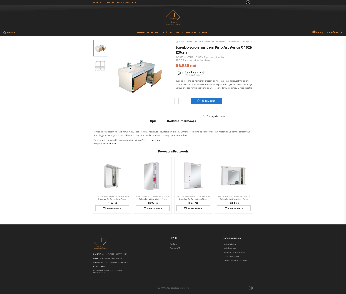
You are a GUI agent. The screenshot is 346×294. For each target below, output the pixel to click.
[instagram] (248, 2)
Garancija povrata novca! (234, 252)
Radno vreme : (99, 267)
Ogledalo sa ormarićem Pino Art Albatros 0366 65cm (203, 199)
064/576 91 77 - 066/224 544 (114, 254)
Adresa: (96, 262)
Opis (153, 121)
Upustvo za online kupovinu (235, 260)
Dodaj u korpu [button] (114, 208)
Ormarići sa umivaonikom (147, 140)
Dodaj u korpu (208, 101)
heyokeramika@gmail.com (111, 258)
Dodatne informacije (181, 121)
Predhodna (233, 41)
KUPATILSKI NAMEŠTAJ (191, 41)
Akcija (179, 32)
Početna (168, 32)
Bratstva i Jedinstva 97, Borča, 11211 (116, 262)
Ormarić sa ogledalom (120, 196)
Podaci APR (175, 248)
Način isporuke (229, 248)
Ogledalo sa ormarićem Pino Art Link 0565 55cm (120, 199)
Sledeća (246, 41)
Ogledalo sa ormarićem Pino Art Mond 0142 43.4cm (163, 199)
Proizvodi (191, 32)
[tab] (153, 121)
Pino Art (112, 143)
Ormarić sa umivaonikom (216, 41)
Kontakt (204, 32)
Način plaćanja (229, 244)
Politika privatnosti (231, 256)
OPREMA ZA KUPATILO (147, 32)
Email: (95, 258)
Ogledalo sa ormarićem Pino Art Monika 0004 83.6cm (245, 199)
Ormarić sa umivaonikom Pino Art (196, 60)
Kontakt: (97, 254)
